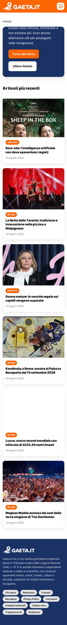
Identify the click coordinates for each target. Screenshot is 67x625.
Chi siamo (10, 592)
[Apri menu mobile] (60, 6)
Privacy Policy (31, 599)
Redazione (28, 592)
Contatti (45, 592)
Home (7, 21)
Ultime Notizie (22, 66)
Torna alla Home (23, 54)
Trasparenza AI (13, 612)
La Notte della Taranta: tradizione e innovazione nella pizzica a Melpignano (32, 224)
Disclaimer (11, 599)
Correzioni (51, 599)
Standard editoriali (15, 605)
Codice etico (39, 605)
